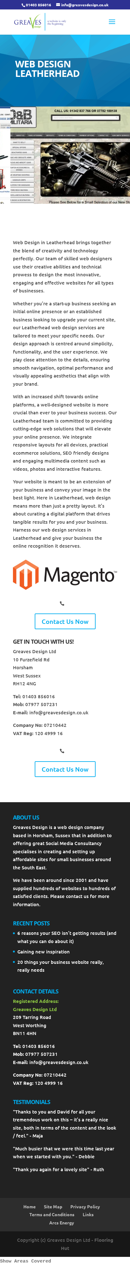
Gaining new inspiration (43, 951)
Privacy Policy (85, 1206)
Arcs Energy (61, 1222)
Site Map (53, 1206)
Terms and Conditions (51, 1214)
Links (88, 1214)
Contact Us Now (65, 621)
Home (29, 1206)
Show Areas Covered (25, 1261)
